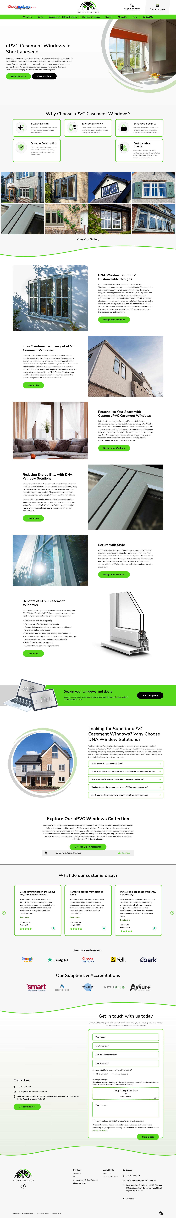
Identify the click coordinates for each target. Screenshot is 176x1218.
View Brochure (44, 76)
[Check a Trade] (88, 959)
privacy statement (99, 1130)
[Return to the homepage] (23, 1180)
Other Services (79, 1183)
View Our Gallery (88, 239)
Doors (40, 17)
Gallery (109, 17)
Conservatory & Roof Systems (63, 17)
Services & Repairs (91, 17)
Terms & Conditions (43, 1213)
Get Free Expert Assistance (88, 847)
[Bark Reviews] (148, 959)
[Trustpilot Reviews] (57, 959)
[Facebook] (23, 1186)
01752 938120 (24, 1087)
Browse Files (125, 1096)
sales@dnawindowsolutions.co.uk (32, 1091)
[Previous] (4, 912)
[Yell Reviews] (118, 959)
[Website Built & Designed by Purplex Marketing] (161, 1213)
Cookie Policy (56, 1213)
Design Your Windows (114, 320)
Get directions (26, 1107)
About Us (122, 17)
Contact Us (147, 17)
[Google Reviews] (27, 959)
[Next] (172, 912)
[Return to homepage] (88, 12)
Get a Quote (17, 76)
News (134, 17)
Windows (27, 17)
